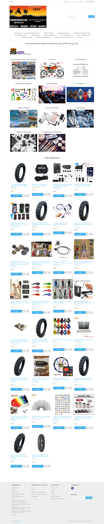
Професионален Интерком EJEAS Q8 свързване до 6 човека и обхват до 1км (62, 186)
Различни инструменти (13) (82, 33)
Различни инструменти (23, 84)
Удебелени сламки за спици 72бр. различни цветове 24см (61, 379)
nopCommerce (19, 521)
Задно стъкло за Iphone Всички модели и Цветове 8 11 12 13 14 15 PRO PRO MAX (41, 263)
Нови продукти (34, 496)
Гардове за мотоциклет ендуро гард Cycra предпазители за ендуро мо (19, 418)
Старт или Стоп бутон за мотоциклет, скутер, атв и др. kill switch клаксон (62, 263)
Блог (32, 490)
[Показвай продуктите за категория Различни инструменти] (23, 94)
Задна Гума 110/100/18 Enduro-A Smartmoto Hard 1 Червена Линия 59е (83, 380)
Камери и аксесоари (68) (43, 37)
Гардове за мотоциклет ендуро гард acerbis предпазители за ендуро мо (40, 303)
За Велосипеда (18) (63, 33)
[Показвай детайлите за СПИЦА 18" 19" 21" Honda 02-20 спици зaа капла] (84, 327)
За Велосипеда (80, 59)
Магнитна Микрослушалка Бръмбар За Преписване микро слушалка (83, 303)
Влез (73, 1)
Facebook (72, 488)
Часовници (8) (35, 35)
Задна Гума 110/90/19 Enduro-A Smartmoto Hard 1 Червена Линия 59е (83, 224)
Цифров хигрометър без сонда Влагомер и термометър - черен (19, 302)
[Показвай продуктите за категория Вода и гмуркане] (23, 118)
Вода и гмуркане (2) (50, 35)
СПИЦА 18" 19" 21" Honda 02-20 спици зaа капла (83, 340)
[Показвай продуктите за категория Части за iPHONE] (52, 118)
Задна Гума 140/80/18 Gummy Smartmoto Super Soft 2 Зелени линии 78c (40, 456)
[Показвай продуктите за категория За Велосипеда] (80, 70)
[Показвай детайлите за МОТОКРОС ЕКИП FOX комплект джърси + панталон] (62, 289)
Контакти (80, 37)
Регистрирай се (66, 1)
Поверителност (15, 492)
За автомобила (52, 84)
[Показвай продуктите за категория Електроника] (80, 118)
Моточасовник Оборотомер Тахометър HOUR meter (39, 185)
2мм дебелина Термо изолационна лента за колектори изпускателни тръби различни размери (20, 263)
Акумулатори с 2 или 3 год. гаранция (23, 59)
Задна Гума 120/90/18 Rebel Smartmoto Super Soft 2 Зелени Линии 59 (40, 341)
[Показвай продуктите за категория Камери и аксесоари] (23, 143)
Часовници (80, 84)
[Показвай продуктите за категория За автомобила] (52, 94)
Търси (32, 487)
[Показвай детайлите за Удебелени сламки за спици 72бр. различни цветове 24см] (62, 366)
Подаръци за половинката (52, 132)
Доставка (14, 490)
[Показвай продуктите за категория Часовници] (80, 94)
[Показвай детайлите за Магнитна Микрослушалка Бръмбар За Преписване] (62, 211)
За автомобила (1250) (20, 35)
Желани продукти (55, 496)
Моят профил (54, 487)
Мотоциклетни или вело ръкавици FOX (62, 340)
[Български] (10, 1)
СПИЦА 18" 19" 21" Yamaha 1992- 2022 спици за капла (41, 417)
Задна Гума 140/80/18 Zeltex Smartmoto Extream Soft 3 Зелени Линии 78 (41, 224)
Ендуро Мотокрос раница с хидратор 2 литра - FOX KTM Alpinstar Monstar (19, 224)
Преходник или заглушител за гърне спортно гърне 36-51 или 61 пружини (83, 418)
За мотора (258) (48, 33)
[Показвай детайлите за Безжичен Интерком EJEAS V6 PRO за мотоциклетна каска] (84, 172)
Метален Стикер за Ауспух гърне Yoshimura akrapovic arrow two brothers (83, 263)
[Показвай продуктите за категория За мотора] (52, 70)
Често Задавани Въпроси (17, 496)
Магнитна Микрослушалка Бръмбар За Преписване (60, 223)
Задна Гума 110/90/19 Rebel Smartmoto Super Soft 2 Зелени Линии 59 (19, 186)
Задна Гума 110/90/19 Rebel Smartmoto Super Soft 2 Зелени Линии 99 (19, 456)
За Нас (13, 498)
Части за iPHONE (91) (83, 35)
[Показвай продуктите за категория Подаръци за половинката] (52, 143)
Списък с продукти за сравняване (39, 494)
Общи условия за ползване (18, 494)
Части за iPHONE (52, 108)
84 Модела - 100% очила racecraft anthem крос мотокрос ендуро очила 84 (62, 418)
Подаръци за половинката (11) (64, 37)
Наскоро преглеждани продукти (38, 492)
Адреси (53, 492)
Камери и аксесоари (23, 132)
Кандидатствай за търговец (57, 498)
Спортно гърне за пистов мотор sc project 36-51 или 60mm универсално (40, 380)
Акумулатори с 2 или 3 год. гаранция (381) (27, 33)
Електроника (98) (27, 37)
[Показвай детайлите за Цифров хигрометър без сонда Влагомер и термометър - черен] (20, 289)
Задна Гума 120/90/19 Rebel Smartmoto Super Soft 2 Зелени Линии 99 (19, 380)
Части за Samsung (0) (66, 35)
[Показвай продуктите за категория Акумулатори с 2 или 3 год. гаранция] (23, 70)
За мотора (52, 59)
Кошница (53, 494)
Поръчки (53, 490)
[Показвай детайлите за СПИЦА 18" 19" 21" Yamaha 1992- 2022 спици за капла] (41, 404)
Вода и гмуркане (24, 108)
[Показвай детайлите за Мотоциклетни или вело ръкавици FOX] (62, 327)
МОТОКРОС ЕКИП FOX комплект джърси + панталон (62, 302)
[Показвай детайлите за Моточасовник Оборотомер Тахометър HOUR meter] (41, 172)
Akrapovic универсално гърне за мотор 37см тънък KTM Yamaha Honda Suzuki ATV (20, 341)
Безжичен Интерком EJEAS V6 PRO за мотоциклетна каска (82, 185)
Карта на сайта (15, 487)
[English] (12, 1)
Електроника (80, 108)
